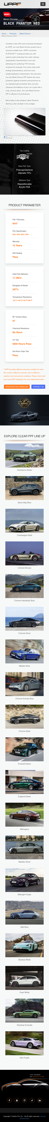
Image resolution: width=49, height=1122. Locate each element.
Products (13, 33)
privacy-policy (24, 1118)
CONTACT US (38, 386)
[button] (4, 136)
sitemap (43, 1116)
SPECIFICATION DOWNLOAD (16, 386)
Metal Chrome (25, 33)
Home (4, 33)
